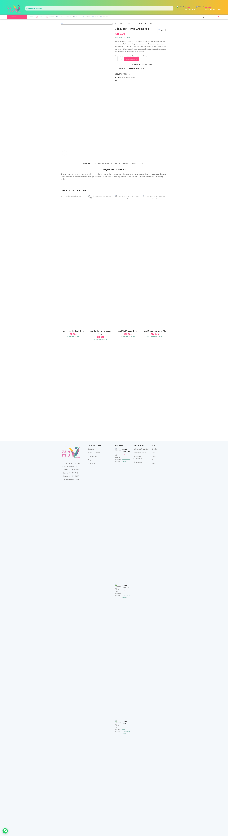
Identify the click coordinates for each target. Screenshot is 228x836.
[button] (84, 202)
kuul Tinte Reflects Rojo (73, 330)
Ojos (153, 460)
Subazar (91, 449)
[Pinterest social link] (213, 1)
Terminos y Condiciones (138, 457)
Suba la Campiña (94, 453)
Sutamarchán (92, 456)
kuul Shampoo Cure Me (155, 330)
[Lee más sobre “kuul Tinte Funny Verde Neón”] (111, 202)
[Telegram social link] (217, 1)
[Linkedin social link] (215, 1)
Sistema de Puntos (140, 453)
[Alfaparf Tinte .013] (118, 514)
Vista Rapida (84, 206)
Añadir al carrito (131, 59)
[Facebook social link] (209, 1)
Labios (154, 453)
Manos (154, 456)
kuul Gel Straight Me (127, 330)
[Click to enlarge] (64, 153)
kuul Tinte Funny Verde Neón (100, 332)
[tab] (87, 163)
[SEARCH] (171, 8)
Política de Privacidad (141, 449)
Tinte (130, 24)
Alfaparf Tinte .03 (125, 586)
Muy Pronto (92, 460)
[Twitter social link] (211, 1)
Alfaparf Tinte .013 (126, 450)
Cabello (124, 24)
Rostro (154, 463)
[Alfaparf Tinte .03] (118, 651)
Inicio (117, 24)
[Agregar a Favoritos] (84, 198)
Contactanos (138, 462)
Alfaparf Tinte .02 (125, 722)
